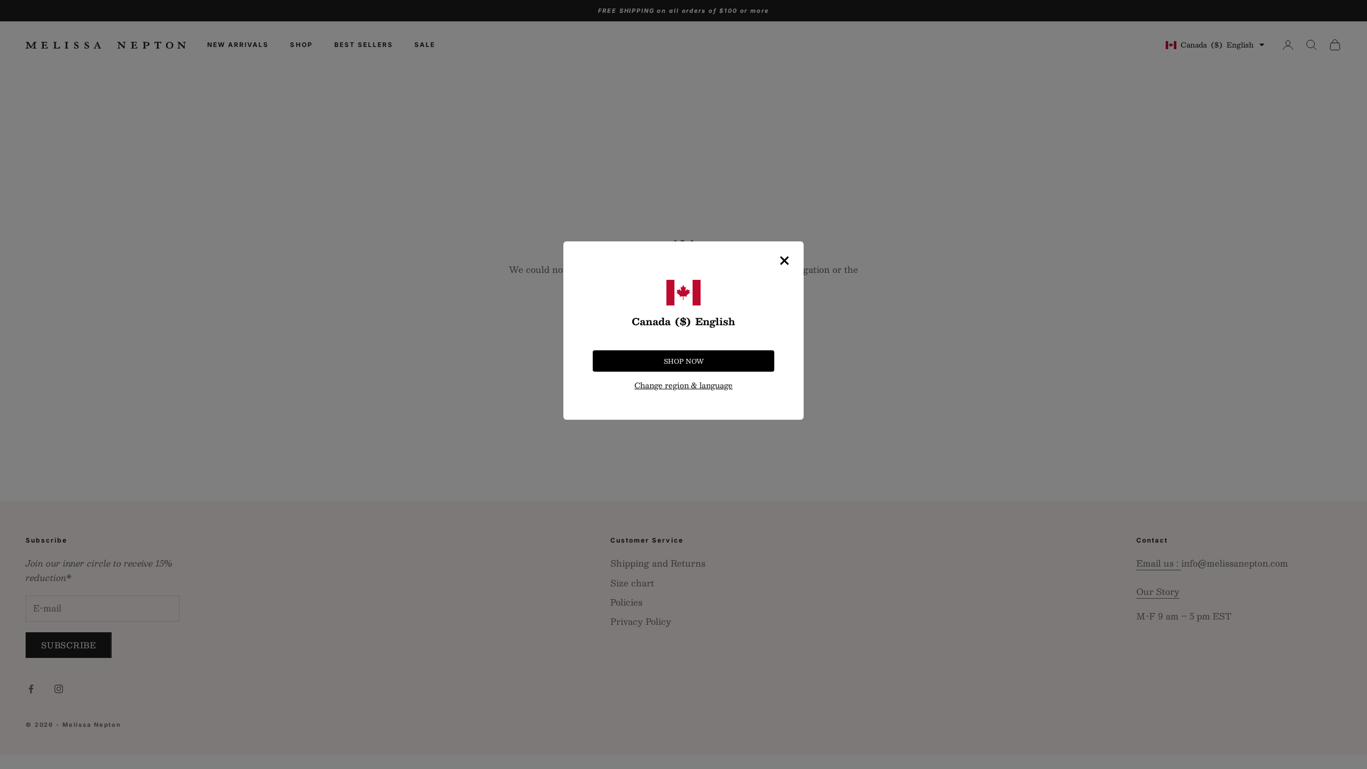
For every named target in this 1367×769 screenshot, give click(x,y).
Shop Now (684, 361)
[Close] (784, 260)
